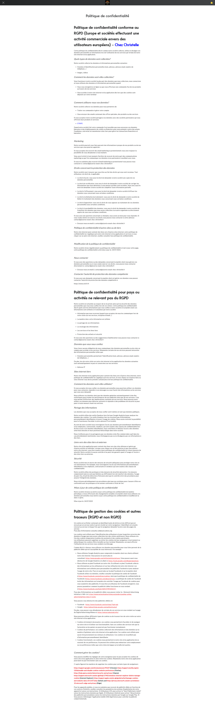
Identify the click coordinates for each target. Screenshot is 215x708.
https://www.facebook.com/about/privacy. (100, 579)
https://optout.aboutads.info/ (108, 612)
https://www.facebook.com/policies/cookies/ (94, 576)
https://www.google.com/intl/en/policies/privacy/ (103, 558)
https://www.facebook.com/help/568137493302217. (97, 589)
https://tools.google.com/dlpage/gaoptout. (123, 561)
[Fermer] (3, 3)
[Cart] (212, 3)
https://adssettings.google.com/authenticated (100, 607)
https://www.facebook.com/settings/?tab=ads (101, 604)
